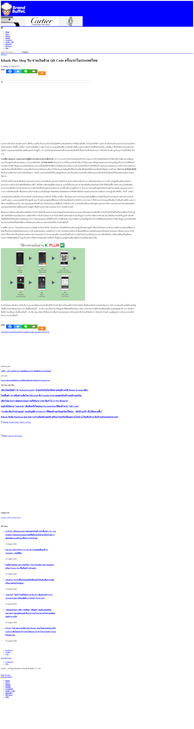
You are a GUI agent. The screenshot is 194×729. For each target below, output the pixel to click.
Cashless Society (8, 332)
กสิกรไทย (45, 332)
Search (25, 52)
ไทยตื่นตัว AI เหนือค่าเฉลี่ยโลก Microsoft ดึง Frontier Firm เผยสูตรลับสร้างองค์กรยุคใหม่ (41, 395)
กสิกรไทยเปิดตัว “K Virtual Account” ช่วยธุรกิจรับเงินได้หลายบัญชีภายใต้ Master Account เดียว (44, 390)
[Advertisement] (68, 349)
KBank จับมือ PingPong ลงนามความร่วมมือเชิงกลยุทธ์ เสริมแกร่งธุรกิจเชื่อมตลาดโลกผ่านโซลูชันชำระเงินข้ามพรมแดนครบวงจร (59, 417)
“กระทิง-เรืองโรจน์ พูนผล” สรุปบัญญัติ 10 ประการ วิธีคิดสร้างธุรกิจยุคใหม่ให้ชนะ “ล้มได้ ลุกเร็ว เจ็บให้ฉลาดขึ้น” (52, 411)
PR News (8, 46)
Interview (8, 44)
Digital (7, 36)
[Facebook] (10, 71)
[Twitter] (18, 71)
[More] (42, 71)
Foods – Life (9, 42)
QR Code (23, 332)
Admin (5, 66)
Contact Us (9, 662)
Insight (7, 38)
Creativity (8, 40)
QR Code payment (34, 332)
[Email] (33, 71)
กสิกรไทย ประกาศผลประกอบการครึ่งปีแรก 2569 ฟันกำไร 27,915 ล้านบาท (34, 401)
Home (7, 32)
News (7, 34)
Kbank (17, 332)
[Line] (26, 71)
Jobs (6, 48)
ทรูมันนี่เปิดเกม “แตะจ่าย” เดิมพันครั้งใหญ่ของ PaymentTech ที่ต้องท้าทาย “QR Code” (40, 406)
